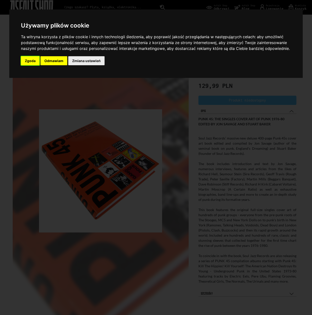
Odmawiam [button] (53, 61)
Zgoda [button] (30, 61)
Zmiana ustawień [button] (86, 61)
